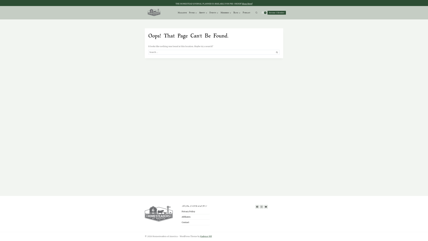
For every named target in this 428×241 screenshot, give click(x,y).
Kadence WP (206, 236)
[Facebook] (257, 207)
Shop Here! (247, 4)
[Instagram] (261, 207)
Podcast (246, 12)
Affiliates (186, 217)
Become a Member (276, 12)
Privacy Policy (188, 211)
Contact (185, 222)
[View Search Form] (256, 13)
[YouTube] (266, 207)
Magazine (182, 12)
